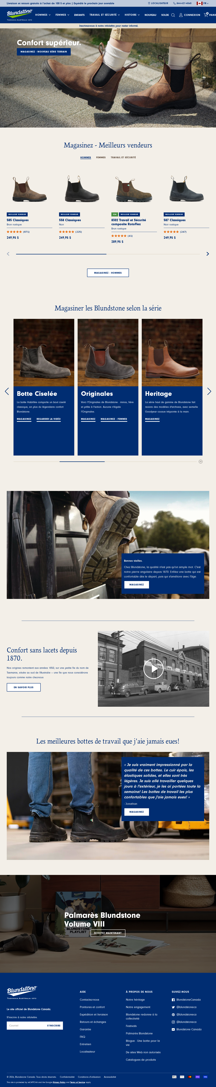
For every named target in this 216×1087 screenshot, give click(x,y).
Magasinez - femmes (114, 419)
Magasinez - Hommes (108, 273)
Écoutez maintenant (108, 933)
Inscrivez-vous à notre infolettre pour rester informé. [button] (108, 25)
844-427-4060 (184, 3)
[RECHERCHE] (173, 15)
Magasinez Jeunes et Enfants (40, 52)
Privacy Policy (59, 1082)
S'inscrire (53, 1026)
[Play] (153, 669)
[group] (108, 78)
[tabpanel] (108, 218)
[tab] (86, 156)
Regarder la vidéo (49, 419)
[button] (8, 83)
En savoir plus (24, 687)
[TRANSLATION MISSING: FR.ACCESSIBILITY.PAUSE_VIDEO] (200, 462)
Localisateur (159, 3)
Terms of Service (77, 1082)
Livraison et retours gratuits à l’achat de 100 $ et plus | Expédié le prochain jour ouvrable (60, 3)
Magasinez (24, 419)
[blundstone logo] (20, 15)
